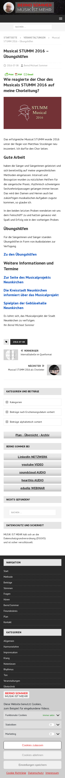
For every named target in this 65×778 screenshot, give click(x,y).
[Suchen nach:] (32, 26)
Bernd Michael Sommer (35, 65)
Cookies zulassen (32, 745)
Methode (8, 576)
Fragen (7, 593)
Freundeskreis (11, 610)
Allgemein (9, 641)
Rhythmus (9, 669)
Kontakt (7, 622)
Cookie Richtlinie (16, 773)
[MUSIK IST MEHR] (32, 12)
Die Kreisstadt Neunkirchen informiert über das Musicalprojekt (31, 292)
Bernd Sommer (11, 605)
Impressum (52, 773)
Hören (7, 599)
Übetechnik (9, 686)
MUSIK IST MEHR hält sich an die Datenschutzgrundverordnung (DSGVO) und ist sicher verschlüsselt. (25, 538)
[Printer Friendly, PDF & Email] (19, 74)
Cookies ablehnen (32, 755)
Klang (7, 658)
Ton (6, 675)
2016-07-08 (13, 65)
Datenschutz (36, 773)
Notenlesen (10, 663)
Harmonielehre (11, 646)
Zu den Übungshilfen (20, 254)
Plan (6, 616)
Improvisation (11, 652)
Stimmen (8, 588)
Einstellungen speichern (33, 764)
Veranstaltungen (12, 680)
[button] (60, 18)
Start (6, 571)
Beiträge (8, 582)
